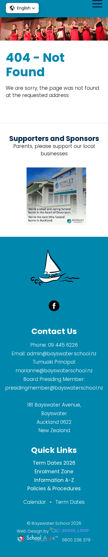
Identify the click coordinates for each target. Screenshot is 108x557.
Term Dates (70, 502)
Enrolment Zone (54, 471)
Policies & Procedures (54, 488)
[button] (22, 8)
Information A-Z (54, 480)
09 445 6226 (63, 345)
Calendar (34, 502)
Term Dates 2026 (54, 462)
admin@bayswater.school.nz (61, 353)
